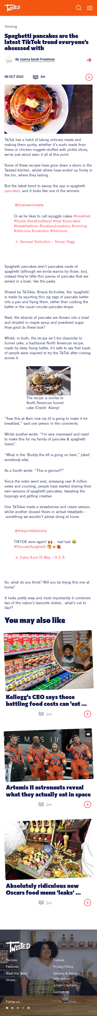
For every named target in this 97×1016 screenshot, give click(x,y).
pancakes (12, 190)
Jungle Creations (65, 985)
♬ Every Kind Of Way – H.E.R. (40, 557)
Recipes (11, 960)
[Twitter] (18, 1008)
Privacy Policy (63, 966)
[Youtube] (7, 1008)
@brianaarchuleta (29, 205)
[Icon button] (89, 59)
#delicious (22, 230)
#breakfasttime (26, 225)
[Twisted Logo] (12, 8)
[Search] (78, 7)
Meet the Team (16, 973)
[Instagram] (29, 1008)
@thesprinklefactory (31, 530)
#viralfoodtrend (39, 221)
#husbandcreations (54, 225)
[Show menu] (90, 8)
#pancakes (71, 221)
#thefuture (58, 230)
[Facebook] (12, 1008)
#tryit (57, 221)
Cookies (58, 960)
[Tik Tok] (23, 1008)
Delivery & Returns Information (67, 976)
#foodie (20, 221)
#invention (40, 230)
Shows (10, 980)
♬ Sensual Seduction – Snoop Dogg (45, 241)
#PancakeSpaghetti (30, 546)
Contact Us (61, 992)
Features (12, 966)
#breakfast (81, 216)
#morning (79, 225)
